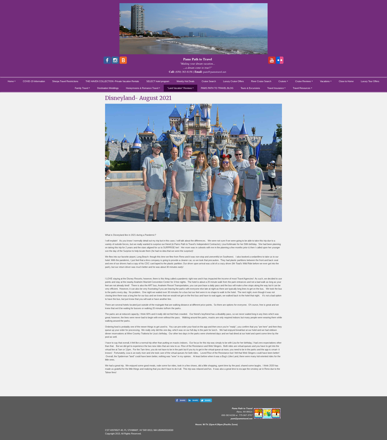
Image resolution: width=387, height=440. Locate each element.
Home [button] (11, 81)
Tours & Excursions (250, 88)
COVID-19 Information (34, 81)
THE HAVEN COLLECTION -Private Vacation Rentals (112, 81)
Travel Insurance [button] (275, 88)
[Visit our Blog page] (123, 60)
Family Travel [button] (81, 88)
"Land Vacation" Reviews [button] (179, 88)
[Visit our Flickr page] (279, 60)
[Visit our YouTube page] (271, 60)
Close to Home (346, 81)
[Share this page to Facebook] (181, 400)
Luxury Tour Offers (370, 81)
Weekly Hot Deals (185, 81)
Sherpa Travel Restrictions (65, 81)
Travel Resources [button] (301, 88)
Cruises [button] (282, 81)
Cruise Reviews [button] (303, 81)
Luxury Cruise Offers (233, 81)
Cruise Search (209, 81)
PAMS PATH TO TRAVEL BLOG (217, 88)
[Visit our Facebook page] (107, 60)
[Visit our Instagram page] (115, 60)
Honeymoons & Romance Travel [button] (142, 88)
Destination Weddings (108, 88)
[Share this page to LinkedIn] (193, 400)
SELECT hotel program (157, 81)
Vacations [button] (325, 81)
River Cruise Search (261, 81)
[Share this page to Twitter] (206, 400)
